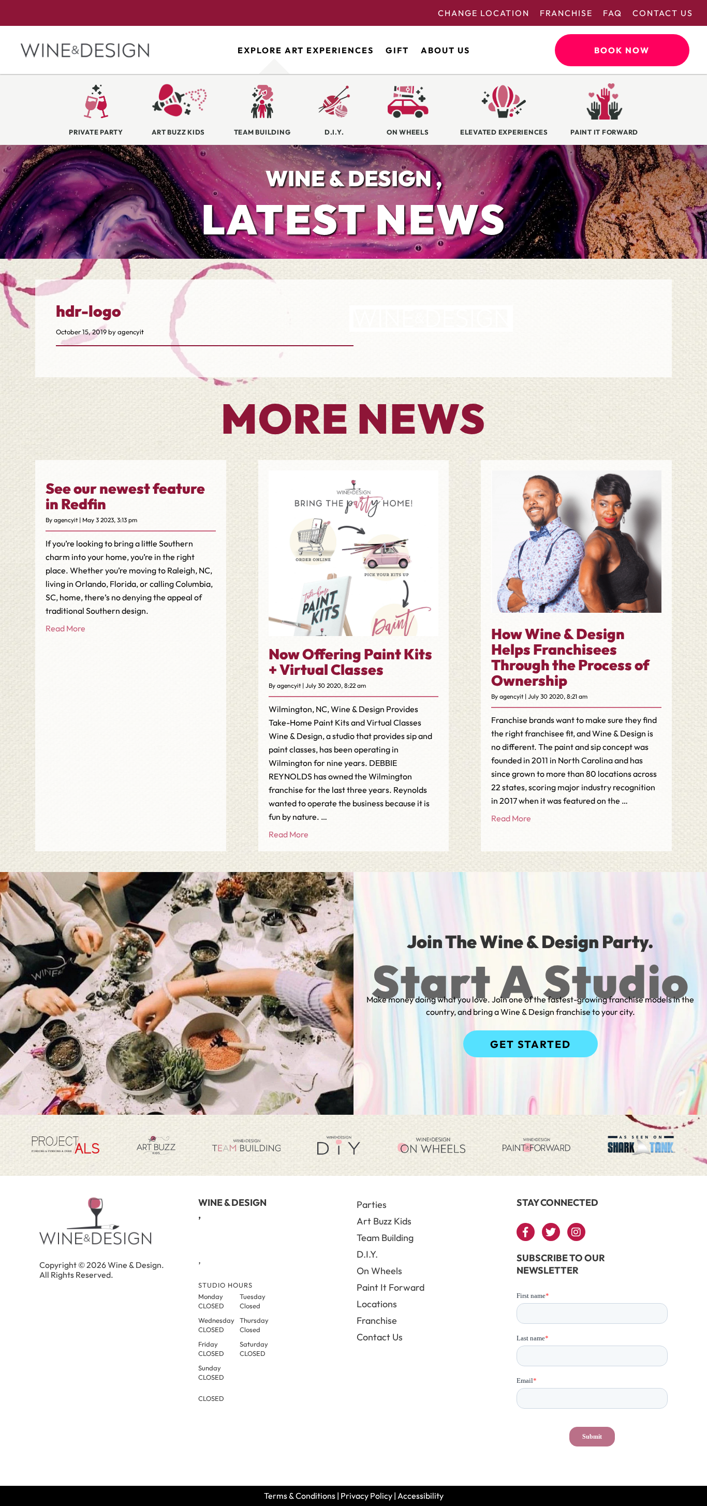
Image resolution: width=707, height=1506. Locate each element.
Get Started (530, 1044)
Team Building (385, 1238)
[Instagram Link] (576, 1232)
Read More (65, 628)
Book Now (622, 50)
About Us (445, 50)
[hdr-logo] (431, 324)
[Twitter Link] (551, 1232)
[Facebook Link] (526, 1232)
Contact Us (662, 13)
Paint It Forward (390, 1287)
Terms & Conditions (299, 1495)
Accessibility (420, 1495)
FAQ (612, 13)
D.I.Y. (367, 1254)
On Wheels (379, 1271)
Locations (377, 1304)
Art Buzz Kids (384, 1221)
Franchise (566, 13)
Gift (397, 50)
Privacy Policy (366, 1495)
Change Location (483, 13)
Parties (372, 1204)
